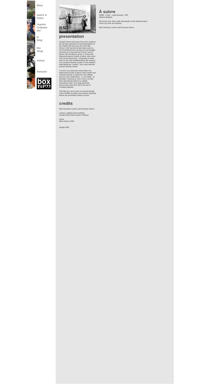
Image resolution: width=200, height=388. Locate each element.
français (42, 71)
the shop (40, 50)
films (40, 5)
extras (41, 60)
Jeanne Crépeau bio (42, 27)
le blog (39, 39)
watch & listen (42, 17)
